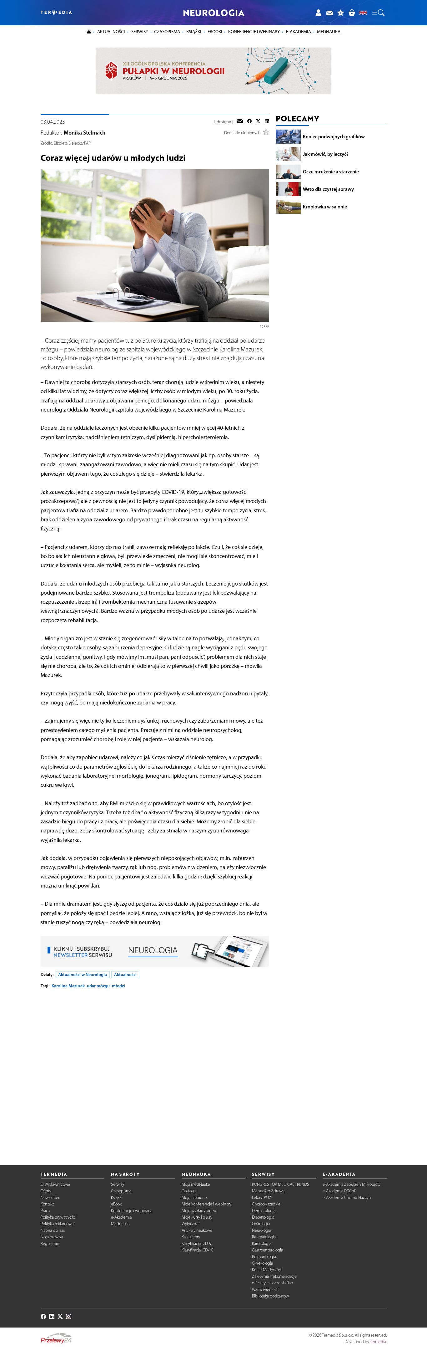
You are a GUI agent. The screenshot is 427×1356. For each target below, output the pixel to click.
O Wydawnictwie (55, 1184)
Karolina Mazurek (68, 986)
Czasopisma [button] (167, 31)
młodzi (118, 986)
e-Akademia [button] (298, 31)
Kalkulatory (191, 1237)
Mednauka (120, 1223)
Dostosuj (189, 1191)
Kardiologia (261, 1243)
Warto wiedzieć (265, 1289)
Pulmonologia (264, 1256)
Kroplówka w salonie (325, 206)
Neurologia (261, 1230)
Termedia (378, 1341)
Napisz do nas (53, 1230)
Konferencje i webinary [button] (254, 31)
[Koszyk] (351, 13)
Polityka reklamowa (57, 1223)
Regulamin (50, 1243)
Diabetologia (263, 1217)
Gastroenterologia (267, 1250)
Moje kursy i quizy (197, 1217)
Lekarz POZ (261, 1197)
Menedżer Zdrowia (268, 1191)
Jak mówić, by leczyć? (326, 154)
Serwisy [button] (139, 31)
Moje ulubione (194, 1197)
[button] (378, 13)
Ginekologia (262, 1263)
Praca (45, 1210)
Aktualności (125, 974)
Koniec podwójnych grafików (334, 136)
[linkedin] (267, 121)
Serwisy (117, 1184)
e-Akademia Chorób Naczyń (347, 1197)
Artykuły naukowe (197, 1230)
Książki (193, 31)
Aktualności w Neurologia (82, 974)
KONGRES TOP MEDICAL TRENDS (280, 1184)
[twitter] (258, 121)
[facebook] (249, 121)
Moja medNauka (196, 1184)
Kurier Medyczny (266, 1269)
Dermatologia (263, 1210)
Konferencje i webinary (131, 1210)
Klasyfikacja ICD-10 (198, 1250)
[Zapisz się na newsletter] (329, 13)
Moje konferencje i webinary (206, 1204)
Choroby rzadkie (266, 1204)
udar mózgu (98, 986)
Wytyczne (190, 1223)
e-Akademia (121, 1217)
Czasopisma (121, 1191)
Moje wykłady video (199, 1210)
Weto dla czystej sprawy (328, 189)
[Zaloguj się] (318, 13)
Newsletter (50, 1197)
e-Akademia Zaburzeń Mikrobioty (351, 1184)
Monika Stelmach (84, 132)
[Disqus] (155, 1072)
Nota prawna (52, 1237)
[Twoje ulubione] (340, 13)
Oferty (46, 1191)
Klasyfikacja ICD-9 (196, 1243)
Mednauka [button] (328, 31)
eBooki (215, 31)
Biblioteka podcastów (270, 1296)
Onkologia (261, 1223)
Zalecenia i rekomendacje (274, 1276)
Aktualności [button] (111, 31)
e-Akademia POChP (339, 1191)
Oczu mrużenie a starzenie (331, 171)
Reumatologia (264, 1237)
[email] (240, 121)
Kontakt (47, 1204)
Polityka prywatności (58, 1217)
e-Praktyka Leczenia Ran (272, 1283)
